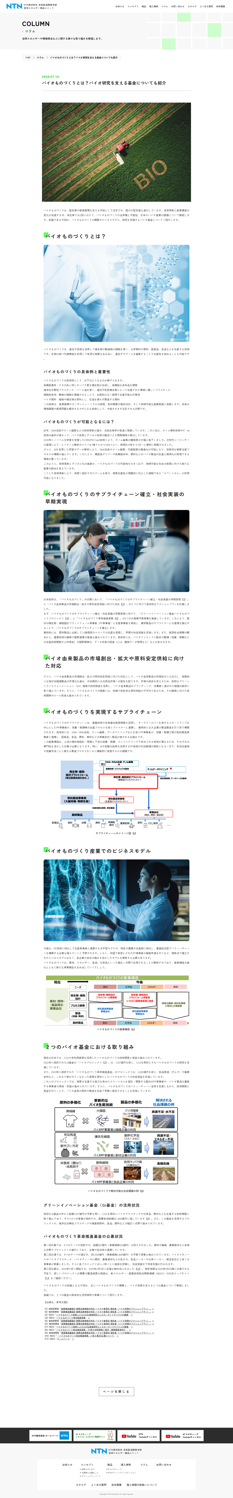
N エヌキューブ (115, 1469)
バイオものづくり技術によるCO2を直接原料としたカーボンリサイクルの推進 (92, 1314)
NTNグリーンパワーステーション (122, 1472)
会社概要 (220, 6)
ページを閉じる (116, 1391)
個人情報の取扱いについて (142, 1485)
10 (138, 1269)
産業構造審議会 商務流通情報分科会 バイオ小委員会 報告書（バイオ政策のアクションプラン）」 (106, 1308)
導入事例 (153, 6)
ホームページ (63, 1338)
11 (47, 1278)
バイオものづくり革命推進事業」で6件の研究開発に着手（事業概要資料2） (91, 1329)
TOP (27, 57)
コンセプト (133, 6)
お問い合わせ (177, 6)
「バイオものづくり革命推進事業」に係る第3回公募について (85, 1335)
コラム (164, 6)
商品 (144, 6)
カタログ (192, 6)
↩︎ (153, 1308)
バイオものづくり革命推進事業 (71, 1317)
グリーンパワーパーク (90, 1476)
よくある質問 (206, 6)
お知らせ (119, 6)
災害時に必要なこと (90, 1472)
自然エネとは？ (88, 1469)
